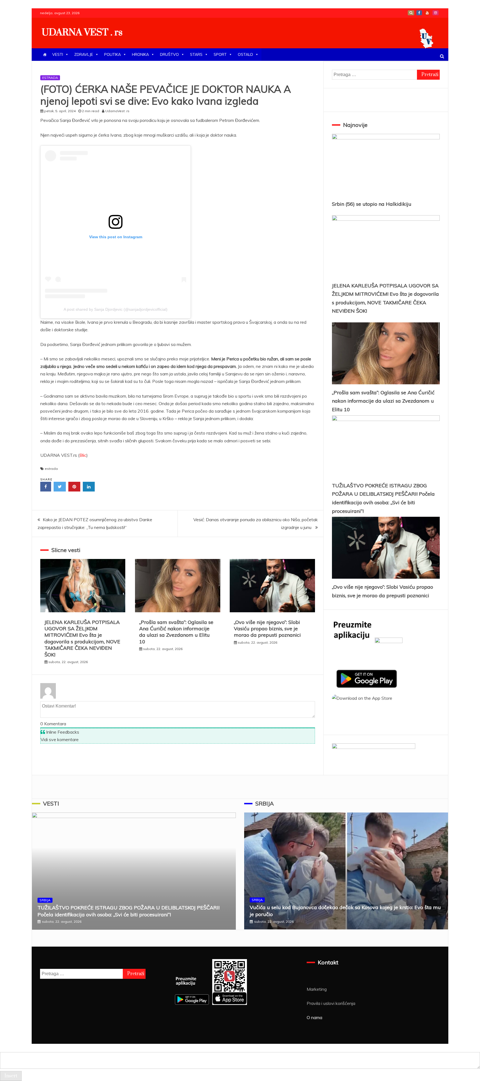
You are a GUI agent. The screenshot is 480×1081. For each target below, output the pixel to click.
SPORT (220, 54)
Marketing (317, 989)
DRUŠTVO (169, 54)
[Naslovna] (44, 54)
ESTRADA (50, 78)
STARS (196, 54)
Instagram (435, 12)
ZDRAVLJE (83, 54)
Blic (82, 455)
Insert (10, 1076)
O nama (314, 1017)
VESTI (57, 54)
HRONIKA (140, 54)
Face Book (419, 12)
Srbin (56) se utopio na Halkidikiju (371, 204)
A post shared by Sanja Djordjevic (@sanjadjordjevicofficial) (116, 309)
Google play (411, 12)
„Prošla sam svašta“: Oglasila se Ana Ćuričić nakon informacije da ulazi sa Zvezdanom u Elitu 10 (176, 632)
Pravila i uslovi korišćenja (331, 1003)
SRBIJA (45, 900)
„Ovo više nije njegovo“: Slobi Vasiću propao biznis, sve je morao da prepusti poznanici (267, 628)
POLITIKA (112, 54)
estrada (51, 468)
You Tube (427, 12)
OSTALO (245, 54)
